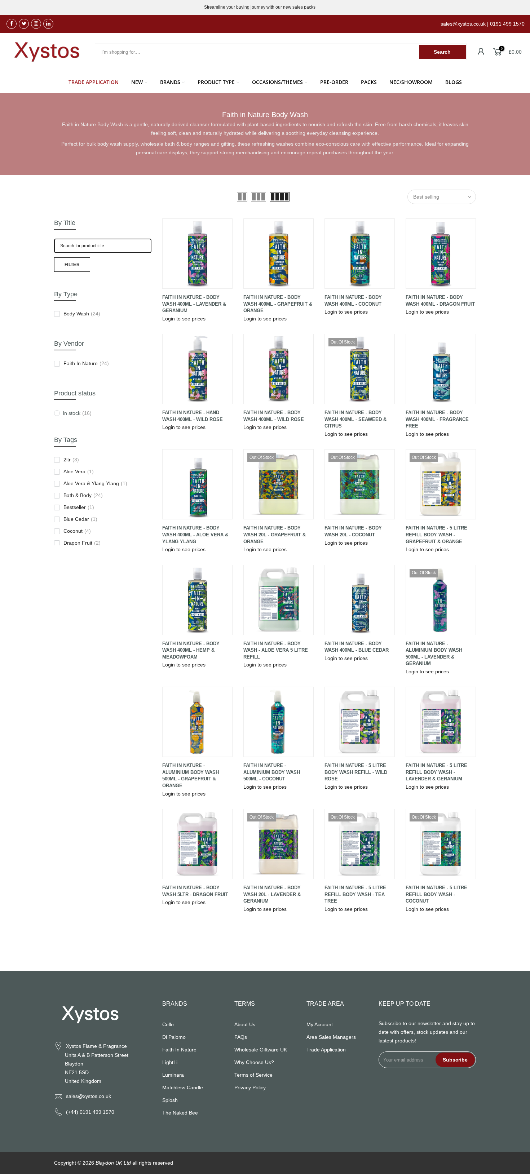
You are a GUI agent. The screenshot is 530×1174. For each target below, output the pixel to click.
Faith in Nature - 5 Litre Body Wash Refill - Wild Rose (355, 772)
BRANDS (170, 82)
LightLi (169, 1062)
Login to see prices (184, 319)
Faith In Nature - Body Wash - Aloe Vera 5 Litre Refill (275, 650)
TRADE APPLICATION (94, 82)
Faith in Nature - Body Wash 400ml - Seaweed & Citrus (355, 419)
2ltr (71, 459)
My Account (319, 1024)
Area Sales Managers (331, 1037)
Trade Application (326, 1050)
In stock (77, 413)
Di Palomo (174, 1037)
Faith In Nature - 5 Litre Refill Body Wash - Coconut (436, 894)
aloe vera (78, 471)
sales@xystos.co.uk (88, 1096)
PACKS (369, 82)
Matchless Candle (182, 1087)
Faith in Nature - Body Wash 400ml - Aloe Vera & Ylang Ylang (195, 534)
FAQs (240, 1037)
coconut (77, 531)
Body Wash (81, 313)
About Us (244, 1024)
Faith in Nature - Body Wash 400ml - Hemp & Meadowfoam (191, 650)
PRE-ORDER (334, 82)
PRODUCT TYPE (216, 82)
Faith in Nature (86, 363)
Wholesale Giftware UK (260, 1050)
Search (442, 52)
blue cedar (80, 519)
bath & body (83, 495)
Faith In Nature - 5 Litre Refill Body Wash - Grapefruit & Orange (436, 534)
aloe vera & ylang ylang (95, 483)
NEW (137, 82)
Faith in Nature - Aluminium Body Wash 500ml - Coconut (271, 772)
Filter (72, 264)
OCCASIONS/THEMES (277, 82)
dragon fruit (82, 543)
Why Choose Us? (254, 1062)
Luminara (173, 1075)
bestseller (78, 507)
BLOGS (453, 82)
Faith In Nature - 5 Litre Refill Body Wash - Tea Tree (355, 894)
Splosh (170, 1100)
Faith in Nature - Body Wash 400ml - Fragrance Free (437, 419)
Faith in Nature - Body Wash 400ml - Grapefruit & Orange (277, 303)
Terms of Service (253, 1075)
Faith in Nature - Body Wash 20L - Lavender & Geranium (272, 894)
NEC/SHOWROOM (411, 82)
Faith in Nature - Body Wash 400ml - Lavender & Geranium (194, 303)
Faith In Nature (179, 1050)
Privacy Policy (250, 1087)
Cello (168, 1024)
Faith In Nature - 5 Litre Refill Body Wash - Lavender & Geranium (436, 772)
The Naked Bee (180, 1113)
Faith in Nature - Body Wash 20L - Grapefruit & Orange (274, 534)
